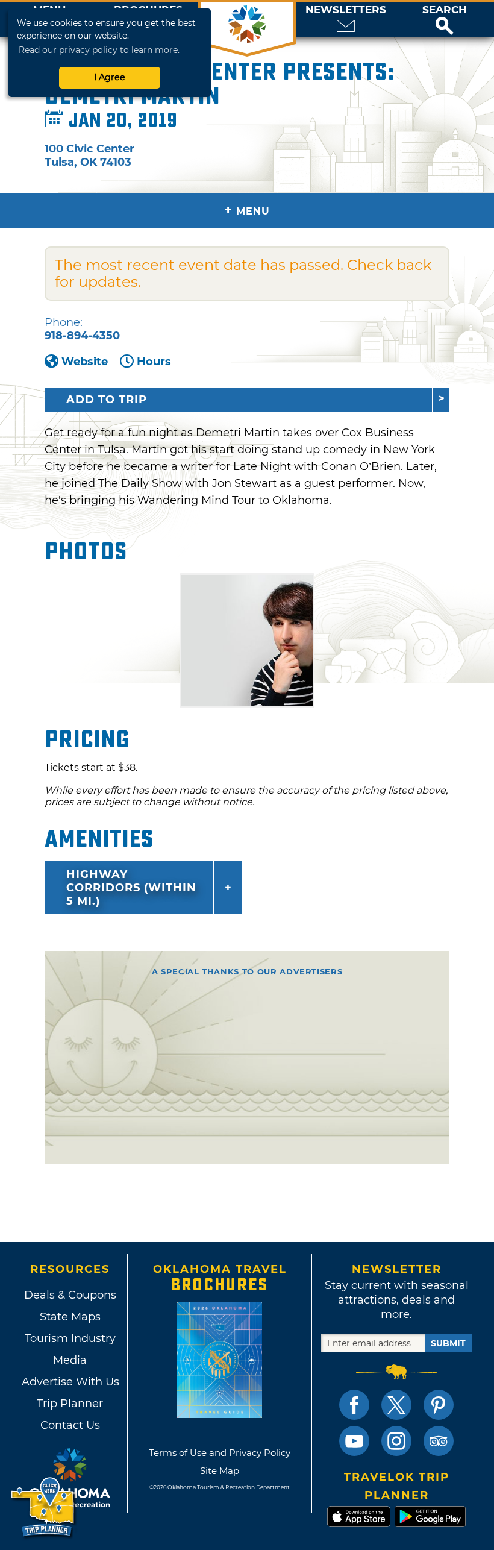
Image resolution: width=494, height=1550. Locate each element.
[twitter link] (396, 1405)
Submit (448, 1343)
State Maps (70, 1316)
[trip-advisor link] (439, 1441)
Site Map (219, 1470)
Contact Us (70, 1425)
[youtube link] (354, 1441)
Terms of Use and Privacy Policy (219, 1452)
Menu (247, 210)
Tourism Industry (70, 1338)
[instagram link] (396, 1441)
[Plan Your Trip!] (43, 1507)
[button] (444, 19)
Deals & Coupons (70, 1295)
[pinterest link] (439, 1405)
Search (444, 10)
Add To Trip (106, 399)
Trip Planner (70, 1403)
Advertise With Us (70, 1381)
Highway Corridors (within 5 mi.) (131, 888)
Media (70, 1360)
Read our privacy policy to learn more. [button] (99, 50)
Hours (154, 361)
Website (84, 361)
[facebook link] (354, 1405)
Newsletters (345, 10)
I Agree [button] (109, 77)
